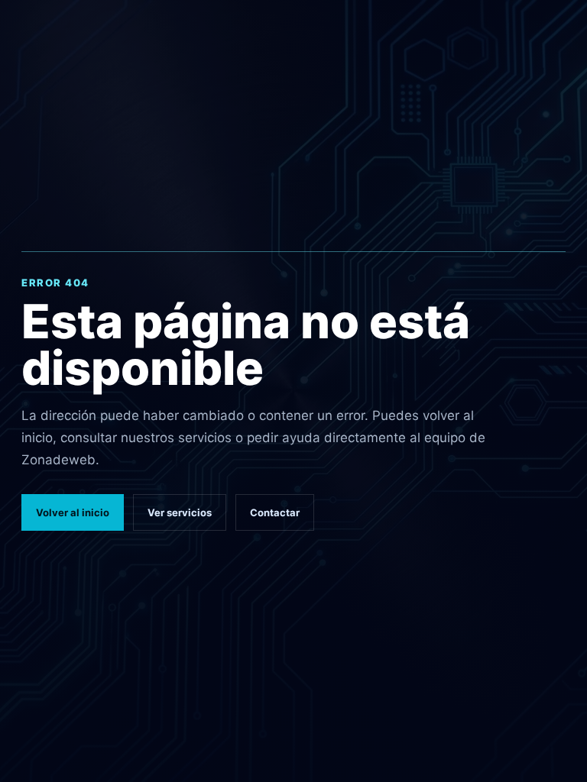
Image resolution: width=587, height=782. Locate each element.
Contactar (275, 512)
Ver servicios (180, 512)
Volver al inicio (72, 512)
